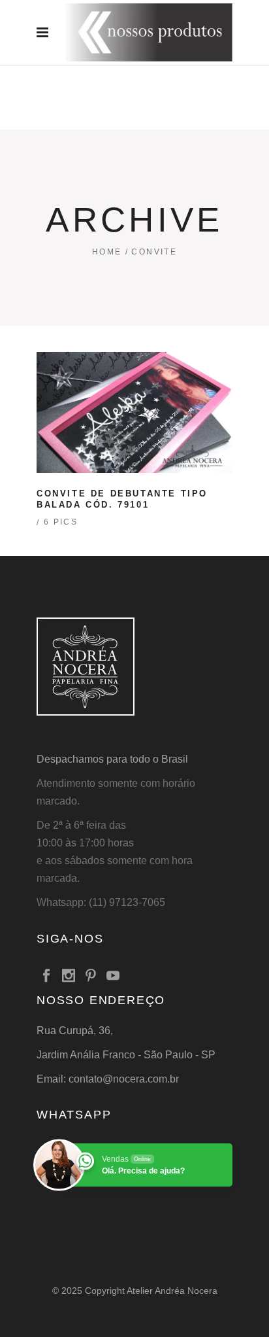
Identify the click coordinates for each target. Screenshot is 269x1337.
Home (107, 251)
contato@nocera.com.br (124, 1079)
